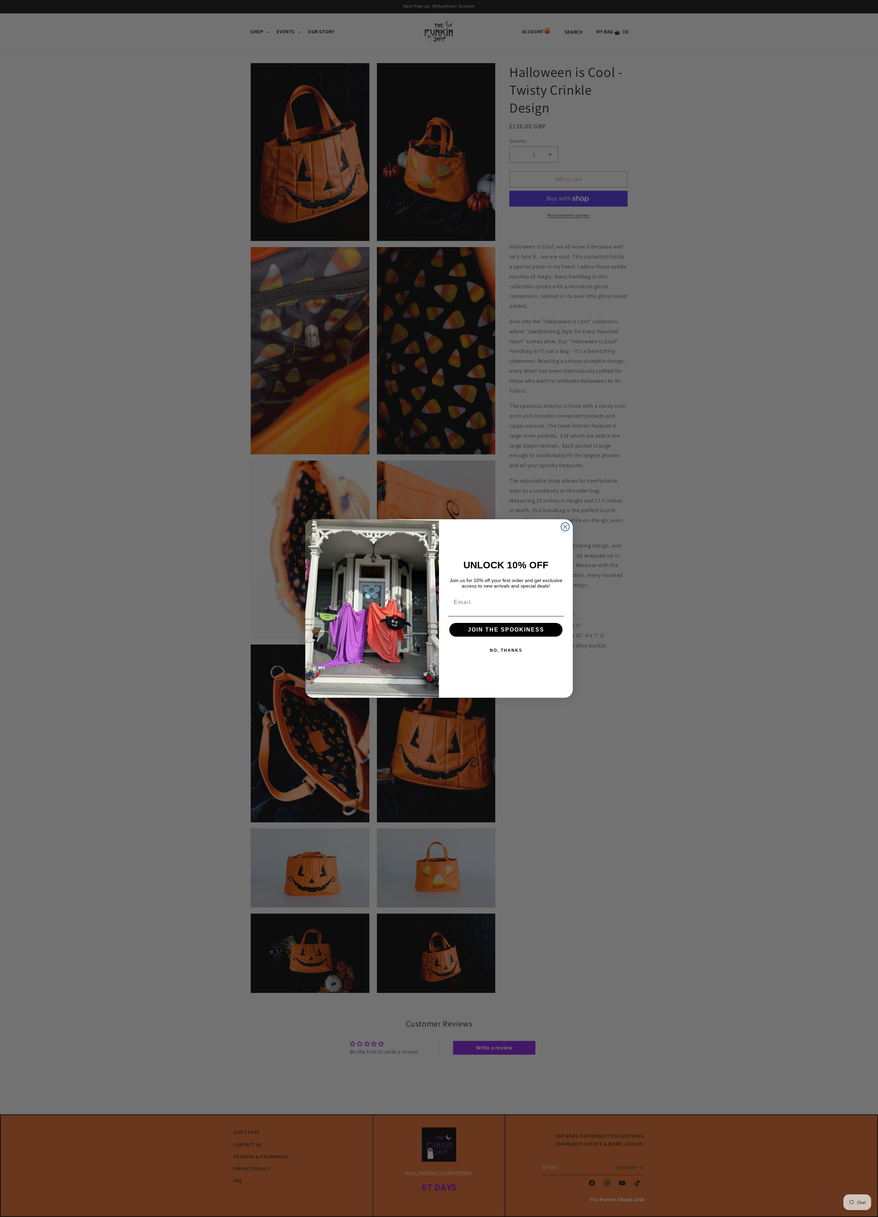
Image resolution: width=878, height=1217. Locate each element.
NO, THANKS (506, 650)
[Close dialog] (565, 527)
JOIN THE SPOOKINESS (506, 630)
